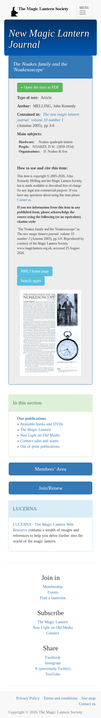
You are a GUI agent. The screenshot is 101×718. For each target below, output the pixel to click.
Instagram (53, 663)
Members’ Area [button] (50, 469)
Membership (53, 587)
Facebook (52, 657)
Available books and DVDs (41, 424)
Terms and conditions (60, 698)
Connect (52, 633)
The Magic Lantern (52, 622)
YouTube (52, 674)
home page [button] (35, 271)
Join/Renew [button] (51, 488)
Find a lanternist (53, 598)
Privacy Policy (28, 698)
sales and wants (39, 441)
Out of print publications (39, 446)
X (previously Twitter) (53, 669)
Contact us (24, 200)
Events (52, 592)
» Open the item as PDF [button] (40, 87)
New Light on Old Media (53, 627)
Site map (88, 698)
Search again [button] (31, 281)
